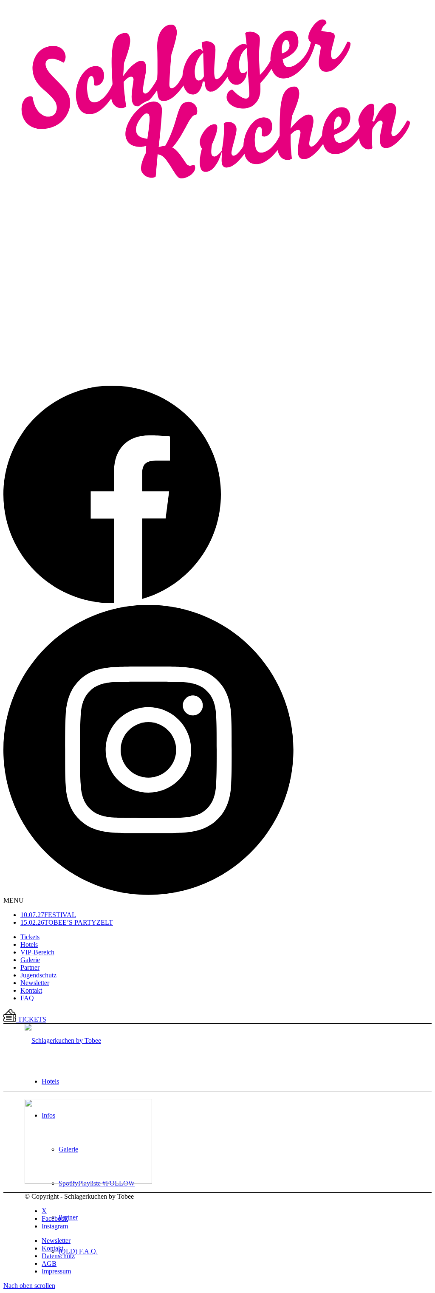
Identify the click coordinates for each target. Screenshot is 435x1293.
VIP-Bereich (37, 952)
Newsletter (34, 982)
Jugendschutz (38, 975)
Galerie (30, 959)
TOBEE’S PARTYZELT (66, 922)
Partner (30, 967)
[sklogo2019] (63, 1040)
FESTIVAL (48, 914)
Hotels (29, 944)
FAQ (27, 998)
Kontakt (31, 990)
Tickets (30, 936)
